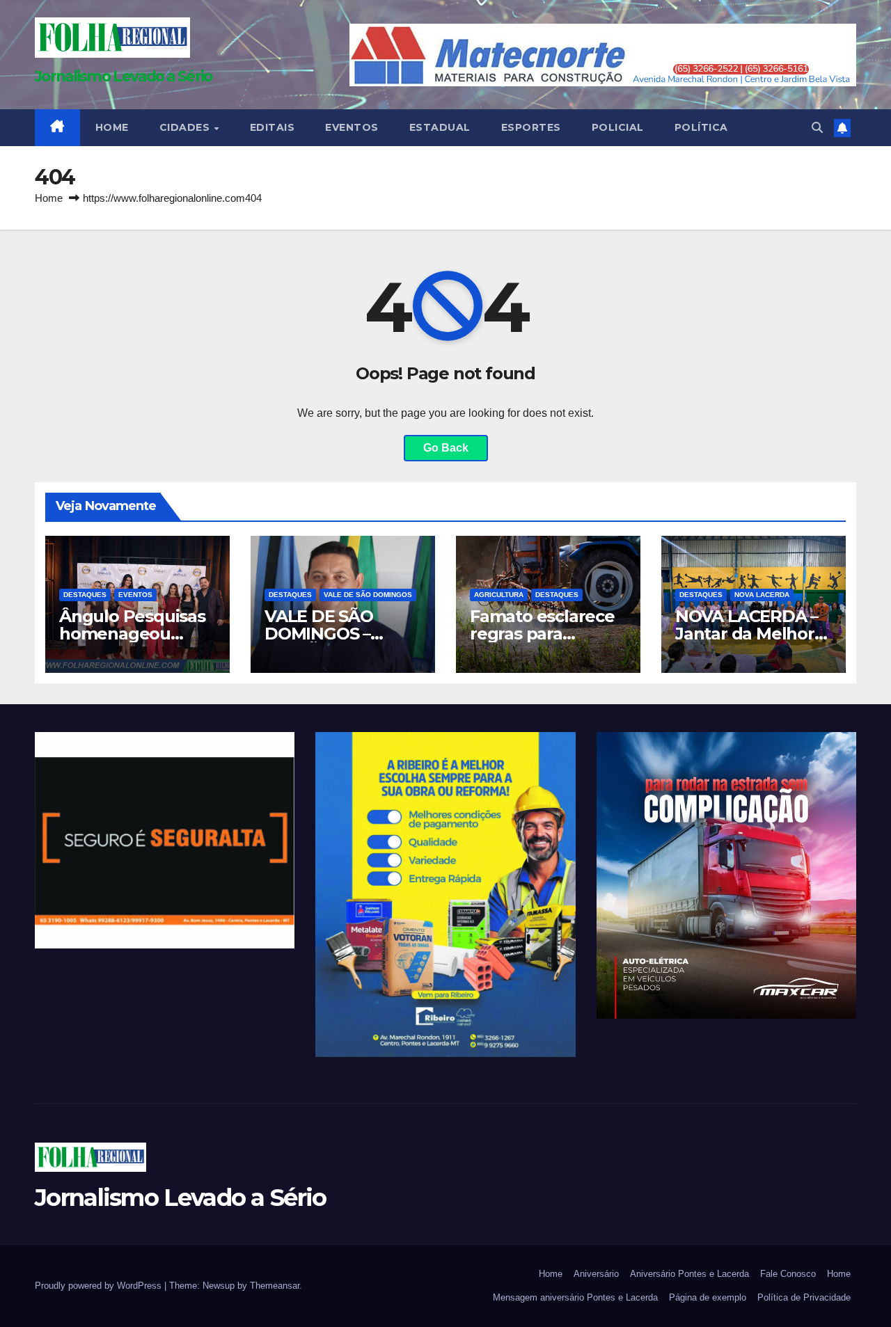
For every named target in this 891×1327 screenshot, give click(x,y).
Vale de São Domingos (368, 594)
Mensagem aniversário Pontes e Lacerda (575, 1297)
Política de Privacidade (804, 1297)
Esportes (531, 127)
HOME (112, 127)
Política (701, 127)
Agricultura (498, 594)
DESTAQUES (85, 594)
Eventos (352, 127)
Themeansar (274, 1285)
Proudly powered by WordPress (99, 1285)
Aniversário (596, 1274)
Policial (618, 127)
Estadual (440, 127)
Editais (272, 127)
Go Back (445, 448)
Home (49, 198)
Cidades (186, 127)
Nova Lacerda (761, 594)
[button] (817, 128)
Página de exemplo (707, 1297)
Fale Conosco (788, 1274)
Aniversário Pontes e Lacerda (689, 1274)
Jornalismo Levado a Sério (123, 76)
